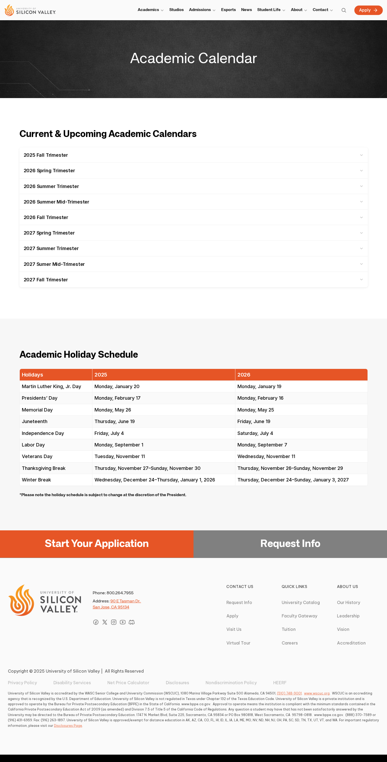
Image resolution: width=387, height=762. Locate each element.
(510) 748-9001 (289, 693)
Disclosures (177, 682)
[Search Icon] (344, 10)
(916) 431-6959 (20, 720)
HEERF (280, 682)
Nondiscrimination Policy (231, 682)
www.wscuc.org (317, 693)
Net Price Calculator (128, 682)
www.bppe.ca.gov (195, 704)
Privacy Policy (22, 682)
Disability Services (72, 682)
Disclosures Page (68, 726)
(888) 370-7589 (358, 715)
